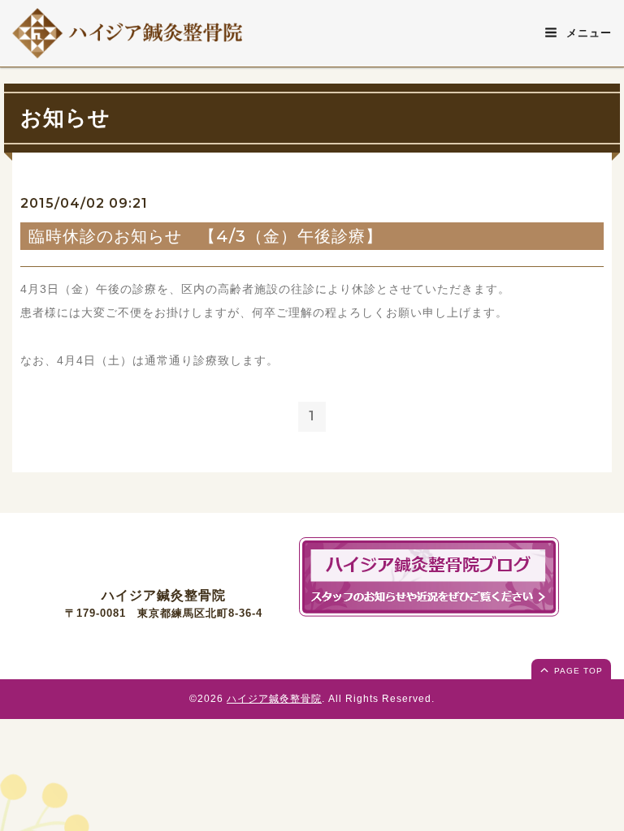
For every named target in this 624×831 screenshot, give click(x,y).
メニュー (587, 33)
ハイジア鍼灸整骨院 (274, 698)
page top (577, 670)
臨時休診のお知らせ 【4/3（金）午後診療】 (205, 236)
